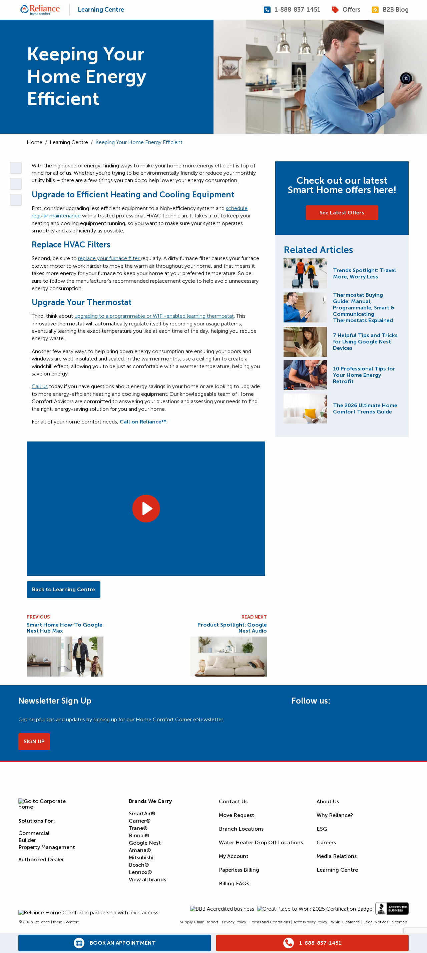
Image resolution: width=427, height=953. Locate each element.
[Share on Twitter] (16, 184)
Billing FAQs (234, 883)
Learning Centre (101, 9)
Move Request (236, 815)
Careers (326, 842)
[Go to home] (40, 9)
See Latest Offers (342, 212)
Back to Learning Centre (63, 589)
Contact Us (233, 801)
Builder (27, 840)
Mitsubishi (141, 857)
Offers (352, 9)
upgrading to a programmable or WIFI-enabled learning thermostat (154, 316)
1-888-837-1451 (298, 9)
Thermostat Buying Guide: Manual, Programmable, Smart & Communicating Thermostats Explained (363, 307)
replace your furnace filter (109, 258)
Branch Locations (241, 829)
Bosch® (139, 865)
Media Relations (337, 856)
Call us (40, 386)
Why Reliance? (335, 815)
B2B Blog (396, 9)
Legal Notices (376, 922)
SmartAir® (142, 813)
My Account (234, 856)
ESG (322, 829)
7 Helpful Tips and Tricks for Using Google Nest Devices (365, 341)
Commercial (33, 833)
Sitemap (399, 922)
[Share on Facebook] (16, 200)
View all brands (147, 879)
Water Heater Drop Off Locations (261, 842)
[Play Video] (146, 508)
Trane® (138, 828)
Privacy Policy (234, 922)
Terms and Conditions (270, 922)
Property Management (46, 847)
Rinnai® (139, 835)
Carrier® (139, 821)
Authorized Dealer (41, 859)
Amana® (140, 850)
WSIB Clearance (345, 922)
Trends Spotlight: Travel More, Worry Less (364, 273)
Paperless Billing (239, 870)
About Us (328, 801)
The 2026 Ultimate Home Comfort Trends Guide (365, 408)
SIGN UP (34, 741)
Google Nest (145, 843)
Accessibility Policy (310, 922)
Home (34, 142)
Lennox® (140, 872)
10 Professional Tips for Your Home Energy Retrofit (364, 374)
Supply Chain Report (199, 922)
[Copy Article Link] (16, 168)
